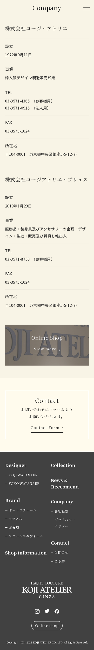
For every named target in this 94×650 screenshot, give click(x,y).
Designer (16, 465)
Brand (12, 500)
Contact (60, 542)
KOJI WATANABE (23, 475)
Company (62, 501)
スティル (15, 518)
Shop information (26, 552)
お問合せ (61, 552)
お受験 (14, 527)
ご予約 (59, 561)
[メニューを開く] (86, 7)
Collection (63, 465)
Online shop (47, 625)
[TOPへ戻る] (81, 615)
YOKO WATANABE (24, 483)
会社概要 (61, 511)
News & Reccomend (65, 483)
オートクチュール (22, 510)
